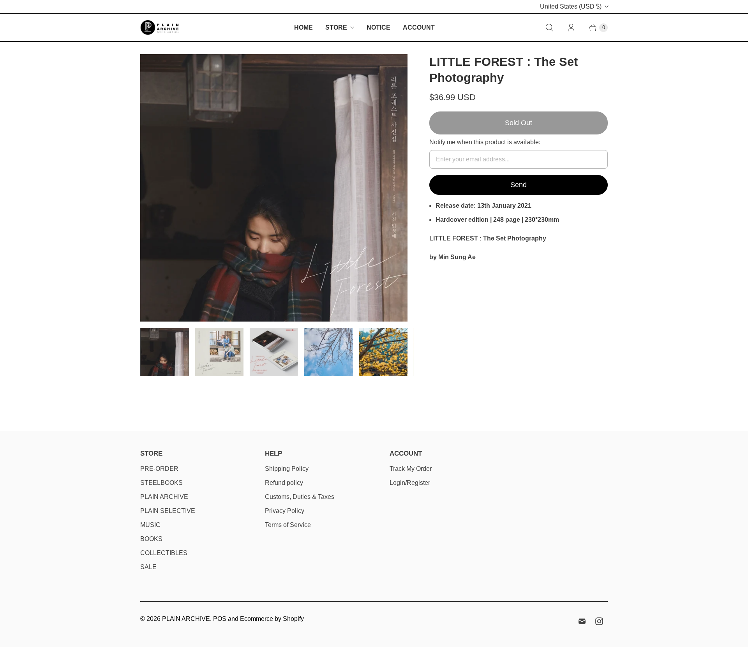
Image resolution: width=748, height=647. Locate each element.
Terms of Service (288, 524)
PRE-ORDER (159, 468)
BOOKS (151, 539)
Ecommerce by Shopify (272, 618)
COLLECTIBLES (163, 553)
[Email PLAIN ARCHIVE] (582, 621)
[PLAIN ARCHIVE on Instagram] (599, 621)
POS (219, 618)
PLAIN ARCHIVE (164, 496)
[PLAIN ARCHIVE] (159, 27)
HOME (303, 27)
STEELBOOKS (161, 482)
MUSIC (150, 524)
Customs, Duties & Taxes (299, 496)
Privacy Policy (284, 510)
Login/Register (410, 482)
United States (571, 6)
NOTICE (378, 27)
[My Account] (571, 27)
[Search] (549, 27)
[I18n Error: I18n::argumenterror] (164, 352)
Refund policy (284, 482)
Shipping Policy (287, 468)
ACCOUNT (419, 27)
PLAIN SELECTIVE (167, 510)
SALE (148, 567)
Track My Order (411, 468)
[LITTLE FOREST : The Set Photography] (274, 187)
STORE (336, 27)
